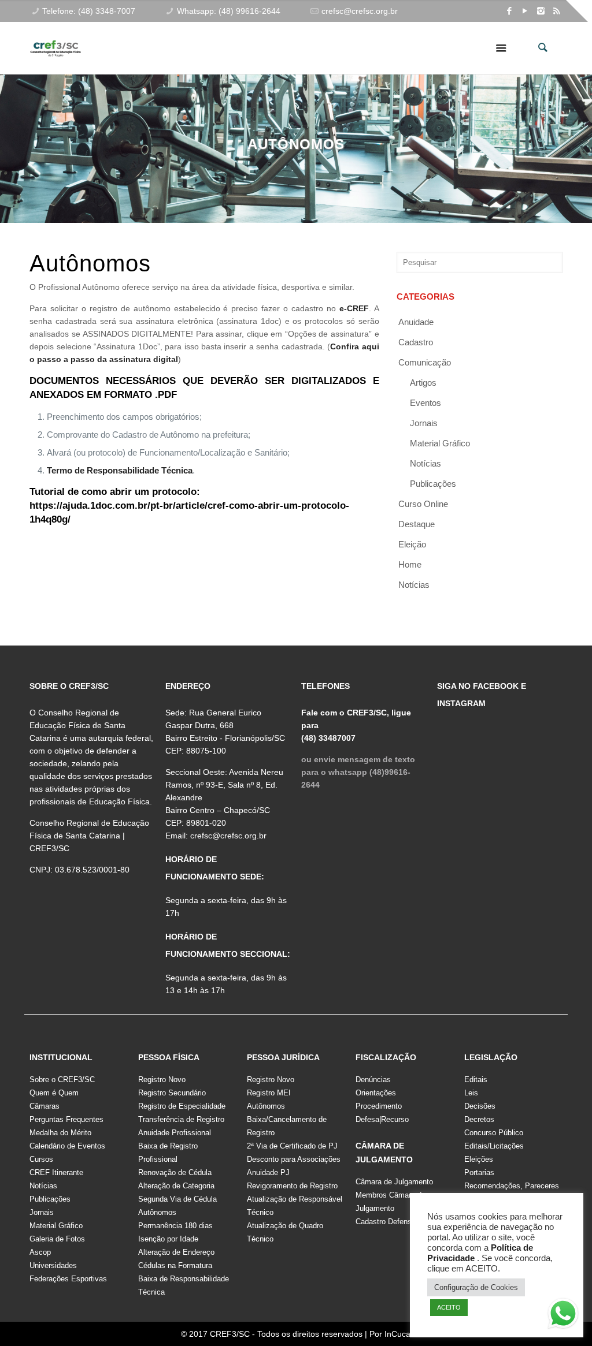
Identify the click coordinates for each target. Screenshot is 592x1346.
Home (409, 564)
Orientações (376, 1092)
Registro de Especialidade (181, 1106)
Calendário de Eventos (67, 1146)
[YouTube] (525, 11)
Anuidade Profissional (174, 1132)
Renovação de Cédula (175, 1172)
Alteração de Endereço (176, 1252)
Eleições (478, 1159)
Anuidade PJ (268, 1172)
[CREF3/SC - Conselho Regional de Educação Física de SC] (55, 39)
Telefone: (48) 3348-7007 (88, 11)
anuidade (416, 322)
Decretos (479, 1119)
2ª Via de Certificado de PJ (292, 1146)
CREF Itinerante (56, 1172)
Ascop (40, 1252)
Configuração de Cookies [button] (476, 1287)
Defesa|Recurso (382, 1119)
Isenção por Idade (168, 1239)
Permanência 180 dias (175, 1225)
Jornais (424, 423)
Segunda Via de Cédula (177, 1199)
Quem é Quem (54, 1092)
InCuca (397, 1333)
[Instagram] (541, 11)
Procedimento (379, 1106)
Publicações (433, 484)
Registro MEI (269, 1092)
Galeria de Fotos (57, 1239)
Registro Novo (162, 1079)
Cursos (41, 1159)
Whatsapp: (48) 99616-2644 (228, 11)
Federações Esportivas (68, 1278)
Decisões (479, 1106)
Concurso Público (493, 1132)
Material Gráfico (56, 1225)
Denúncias (373, 1079)
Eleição (412, 544)
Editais (475, 1079)
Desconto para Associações (294, 1159)
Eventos (425, 403)
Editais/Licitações (494, 1146)
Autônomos (157, 1212)
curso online (423, 504)
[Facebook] (510, 11)
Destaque (416, 524)
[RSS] (556, 11)
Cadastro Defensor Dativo (399, 1221)
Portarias (479, 1172)
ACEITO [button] (449, 1307)
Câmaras (44, 1106)
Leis (471, 1092)
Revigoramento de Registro (292, 1185)
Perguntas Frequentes (66, 1119)
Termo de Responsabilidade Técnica (120, 470)
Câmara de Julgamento (394, 1181)
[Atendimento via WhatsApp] (563, 1315)
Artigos (423, 382)
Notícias (425, 463)
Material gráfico (440, 443)
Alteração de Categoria (176, 1185)
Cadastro (415, 342)
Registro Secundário (172, 1092)
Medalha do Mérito (60, 1132)
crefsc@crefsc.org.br (359, 11)
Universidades (53, 1265)
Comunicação (424, 362)
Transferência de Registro (181, 1119)
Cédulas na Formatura (175, 1265)
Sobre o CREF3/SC (62, 1079)
